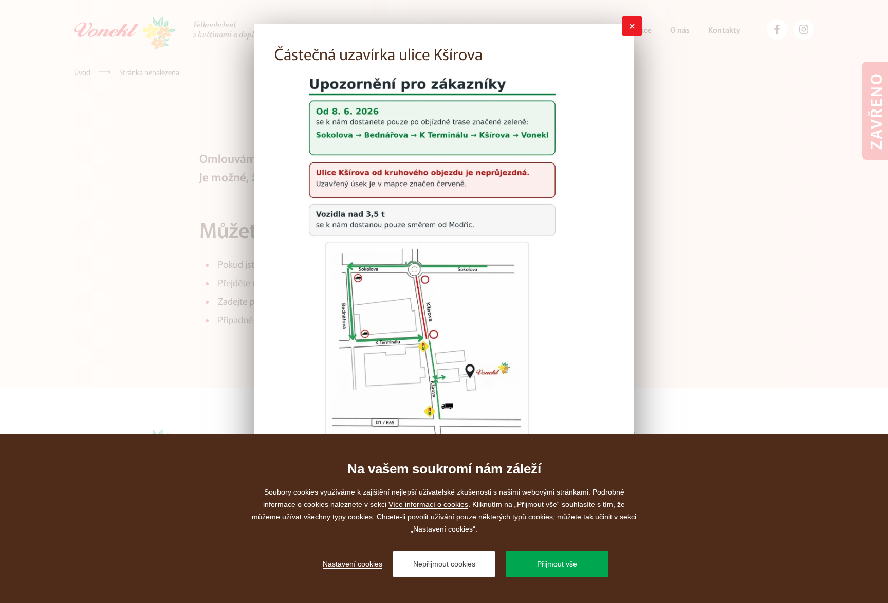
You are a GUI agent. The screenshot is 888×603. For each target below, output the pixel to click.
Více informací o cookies (428, 504)
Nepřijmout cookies (444, 564)
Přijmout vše (557, 564)
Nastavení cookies (352, 564)
